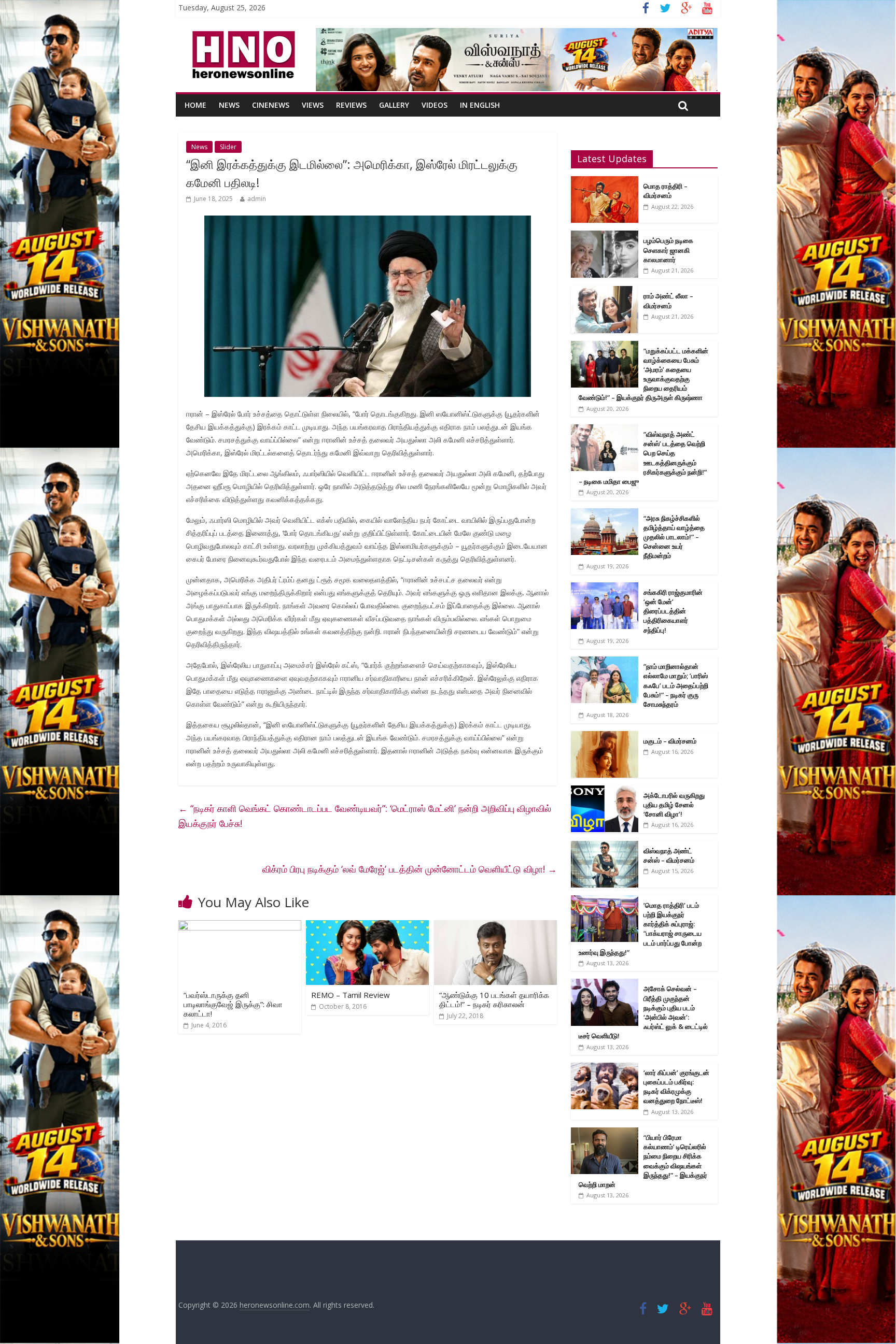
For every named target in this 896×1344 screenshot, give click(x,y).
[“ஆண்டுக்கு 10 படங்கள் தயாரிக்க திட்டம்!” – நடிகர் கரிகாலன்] (495, 926)
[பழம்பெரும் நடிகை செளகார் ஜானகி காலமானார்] (604, 236)
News (229, 105)
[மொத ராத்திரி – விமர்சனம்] (604, 182)
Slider (228, 146)
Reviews (351, 105)
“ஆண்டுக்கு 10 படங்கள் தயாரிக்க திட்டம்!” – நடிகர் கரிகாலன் (494, 999)
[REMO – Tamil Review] (367, 926)
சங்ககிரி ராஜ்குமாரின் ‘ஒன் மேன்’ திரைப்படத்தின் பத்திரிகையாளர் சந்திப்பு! (673, 611)
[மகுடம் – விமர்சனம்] (604, 736)
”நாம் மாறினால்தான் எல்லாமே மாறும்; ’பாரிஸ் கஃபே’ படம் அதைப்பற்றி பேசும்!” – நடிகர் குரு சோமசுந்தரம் (675, 685)
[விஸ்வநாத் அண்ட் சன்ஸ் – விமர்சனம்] (604, 846)
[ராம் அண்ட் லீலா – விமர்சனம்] (604, 291)
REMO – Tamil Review (350, 995)
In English (480, 105)
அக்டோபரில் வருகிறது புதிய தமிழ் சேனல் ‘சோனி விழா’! (674, 805)
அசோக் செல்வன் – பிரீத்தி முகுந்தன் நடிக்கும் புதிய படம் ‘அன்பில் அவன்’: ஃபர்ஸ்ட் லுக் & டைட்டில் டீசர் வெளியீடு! (643, 1012)
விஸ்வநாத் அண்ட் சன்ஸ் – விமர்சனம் (668, 855)
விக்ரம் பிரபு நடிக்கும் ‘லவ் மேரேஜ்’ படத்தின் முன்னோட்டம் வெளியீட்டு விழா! (409, 869)
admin (256, 198)
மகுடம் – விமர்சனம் (669, 741)
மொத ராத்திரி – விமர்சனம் (665, 190)
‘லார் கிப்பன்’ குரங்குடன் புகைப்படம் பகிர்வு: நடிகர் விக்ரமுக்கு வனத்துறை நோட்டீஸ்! (676, 1087)
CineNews (270, 105)
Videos (434, 105)
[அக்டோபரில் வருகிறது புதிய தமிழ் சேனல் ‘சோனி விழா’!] (604, 791)
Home (195, 105)
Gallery (394, 105)
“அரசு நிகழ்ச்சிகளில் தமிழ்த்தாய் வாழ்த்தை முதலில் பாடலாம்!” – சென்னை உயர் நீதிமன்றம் (674, 537)
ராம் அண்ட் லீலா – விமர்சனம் (668, 300)
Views (313, 105)
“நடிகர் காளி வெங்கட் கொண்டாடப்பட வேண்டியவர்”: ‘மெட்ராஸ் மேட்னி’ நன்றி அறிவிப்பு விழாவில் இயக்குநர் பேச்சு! (364, 816)
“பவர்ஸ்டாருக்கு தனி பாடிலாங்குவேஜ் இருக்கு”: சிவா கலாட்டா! (233, 1004)
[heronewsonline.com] (241, 34)
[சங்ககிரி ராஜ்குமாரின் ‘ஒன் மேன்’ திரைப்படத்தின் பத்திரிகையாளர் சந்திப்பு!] (604, 588)
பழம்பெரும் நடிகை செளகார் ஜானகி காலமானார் (668, 250)
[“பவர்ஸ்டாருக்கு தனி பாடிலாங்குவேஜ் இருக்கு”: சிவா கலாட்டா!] (239, 926)
